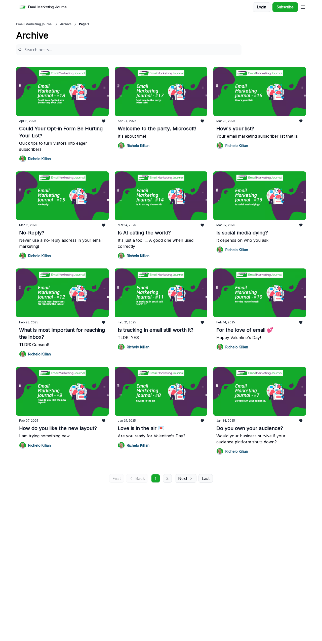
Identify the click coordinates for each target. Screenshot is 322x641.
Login (261, 7)
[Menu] (303, 6)
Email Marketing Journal (34, 24)
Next (182, 478)
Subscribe (285, 7)
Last (206, 478)
